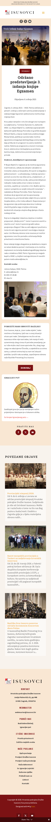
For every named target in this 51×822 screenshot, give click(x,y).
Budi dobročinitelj (25, 723)
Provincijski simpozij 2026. (20, 493)
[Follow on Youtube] (29, 21)
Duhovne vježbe (25, 772)
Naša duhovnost (25, 764)
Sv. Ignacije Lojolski (25, 768)
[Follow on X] (25, 21)
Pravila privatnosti (26, 738)
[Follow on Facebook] (21, 21)
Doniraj (25, 367)
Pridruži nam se (25, 776)
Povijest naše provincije (25, 761)
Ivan (33, 806)
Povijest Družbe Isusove (25, 757)
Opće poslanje (25, 753)
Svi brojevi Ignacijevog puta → (16, 417)
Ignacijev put (25, 727)
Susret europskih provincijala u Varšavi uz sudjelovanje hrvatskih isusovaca (24, 558)
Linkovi (25, 779)
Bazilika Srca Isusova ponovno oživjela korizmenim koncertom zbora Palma (23, 625)
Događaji (25, 71)
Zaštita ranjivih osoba (25, 742)
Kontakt (25, 783)
